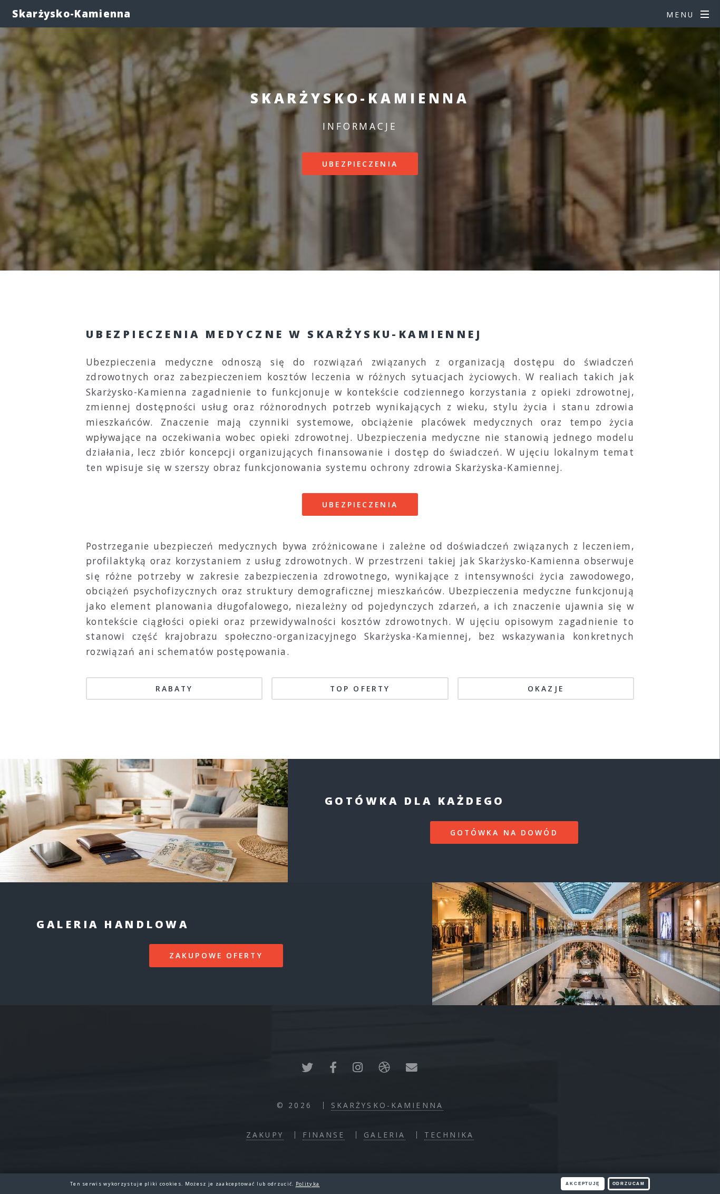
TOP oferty (360, 688)
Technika (449, 1135)
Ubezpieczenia (360, 164)
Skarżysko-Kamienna (71, 13)
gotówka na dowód (504, 832)
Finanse (324, 1135)
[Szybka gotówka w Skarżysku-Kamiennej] (144, 820)
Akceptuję (582, 1183)
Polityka (307, 1183)
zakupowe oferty (216, 955)
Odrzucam (628, 1183)
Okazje (546, 688)
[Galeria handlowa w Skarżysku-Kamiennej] (576, 944)
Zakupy (265, 1135)
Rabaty (174, 688)
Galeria (384, 1135)
